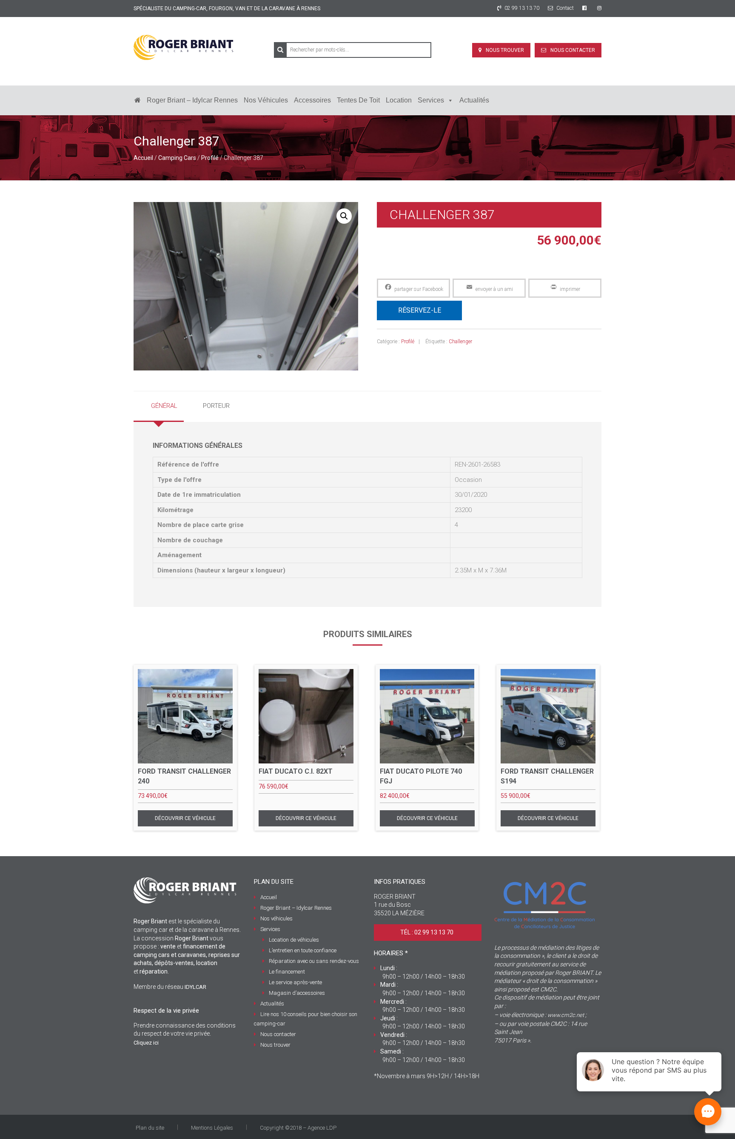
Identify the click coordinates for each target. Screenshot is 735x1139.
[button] (344, 216)
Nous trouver (505, 50)
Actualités (474, 100)
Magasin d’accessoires (297, 993)
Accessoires (312, 100)
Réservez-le (419, 310)
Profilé (210, 157)
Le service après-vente (295, 982)
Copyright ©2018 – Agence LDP (298, 1128)
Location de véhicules (294, 940)
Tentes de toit (358, 100)
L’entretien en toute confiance (302, 950)
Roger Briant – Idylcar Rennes (192, 100)
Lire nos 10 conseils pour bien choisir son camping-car (305, 1019)
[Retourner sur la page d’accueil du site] (138, 100)
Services (431, 100)
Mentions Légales (212, 1128)
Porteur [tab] (216, 406)
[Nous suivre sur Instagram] (599, 8)
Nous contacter (572, 50)
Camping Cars (177, 157)
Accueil (143, 157)
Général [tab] (164, 406)
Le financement (287, 971)
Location (399, 100)
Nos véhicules (266, 100)
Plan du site (150, 1128)
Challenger (460, 342)
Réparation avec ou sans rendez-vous (314, 961)
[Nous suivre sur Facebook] (585, 8)
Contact (564, 8)
